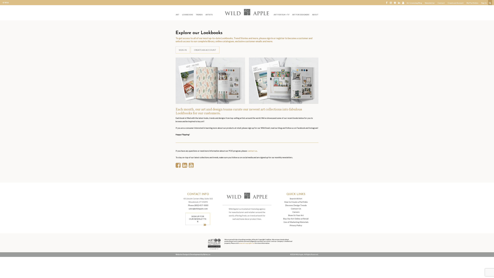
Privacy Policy (296, 225)
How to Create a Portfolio (296, 202)
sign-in (183, 50)
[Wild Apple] (247, 12)
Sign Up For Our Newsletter (197, 219)
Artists (209, 15)
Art (177, 15)
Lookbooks (187, 15)
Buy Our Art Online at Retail (295, 219)
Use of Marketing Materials (296, 222)
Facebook (387, 2)
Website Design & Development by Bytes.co (193, 254)
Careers (295, 212)
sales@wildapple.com (198, 208)
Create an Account (456, 3)
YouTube (403, 2)
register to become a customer (292, 38)
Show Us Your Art (296, 215)
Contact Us (296, 208)
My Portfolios (472, 3)
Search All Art (296, 198)
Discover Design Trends (296, 205)
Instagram (391, 2)
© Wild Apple (6, 4)
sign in (269, 38)
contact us (252, 151)
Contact (441, 3)
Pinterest (395, 2)
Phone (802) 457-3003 (198, 205)
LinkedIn (399, 2)
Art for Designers (300, 15)
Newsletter (430, 3)
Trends (199, 15)
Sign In (484, 3)
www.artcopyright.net (247, 243)
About (315, 15)
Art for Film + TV (281, 15)
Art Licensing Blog (414, 3)
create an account (205, 50)
